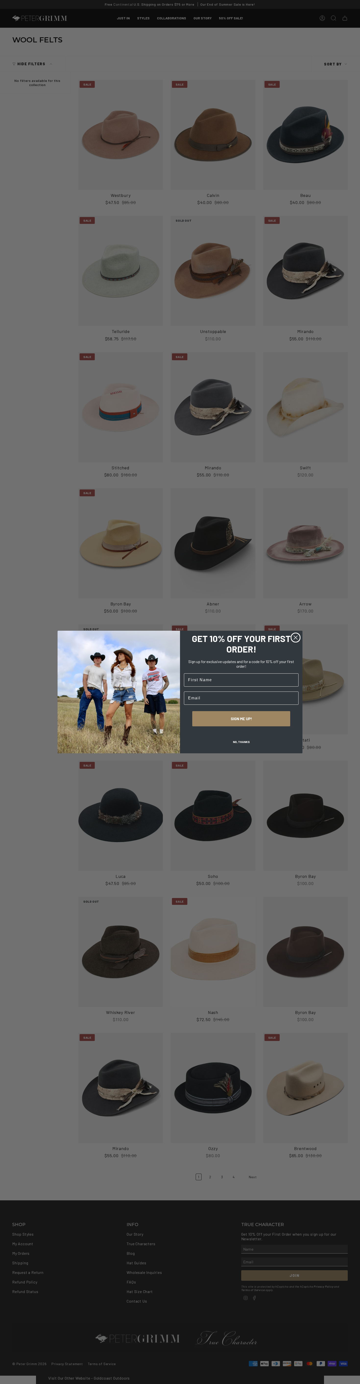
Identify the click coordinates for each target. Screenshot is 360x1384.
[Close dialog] (295, 637)
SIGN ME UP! (241, 718)
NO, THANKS (241, 741)
